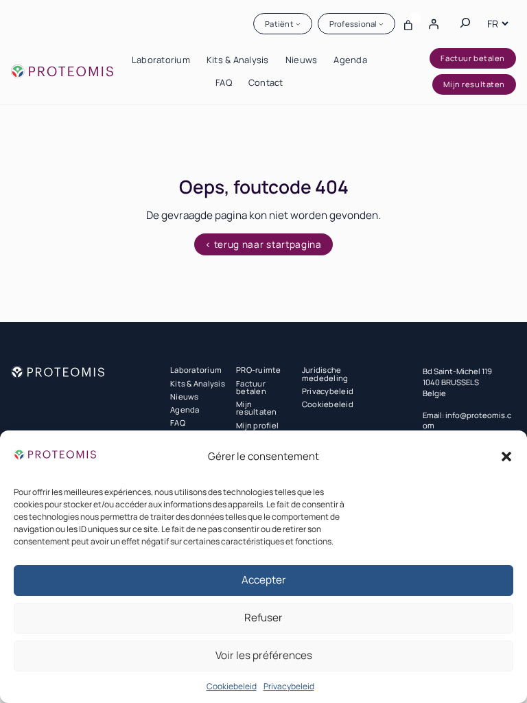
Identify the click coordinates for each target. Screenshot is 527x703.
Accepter (264, 580)
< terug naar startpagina (263, 244)
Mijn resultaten (473, 84)
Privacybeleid (289, 686)
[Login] (433, 23)
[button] (506, 456)
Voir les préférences (263, 655)
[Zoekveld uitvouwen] (465, 23)
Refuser (263, 617)
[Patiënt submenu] (298, 23)
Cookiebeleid (232, 686)
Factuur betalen (472, 58)
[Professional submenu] (381, 23)
